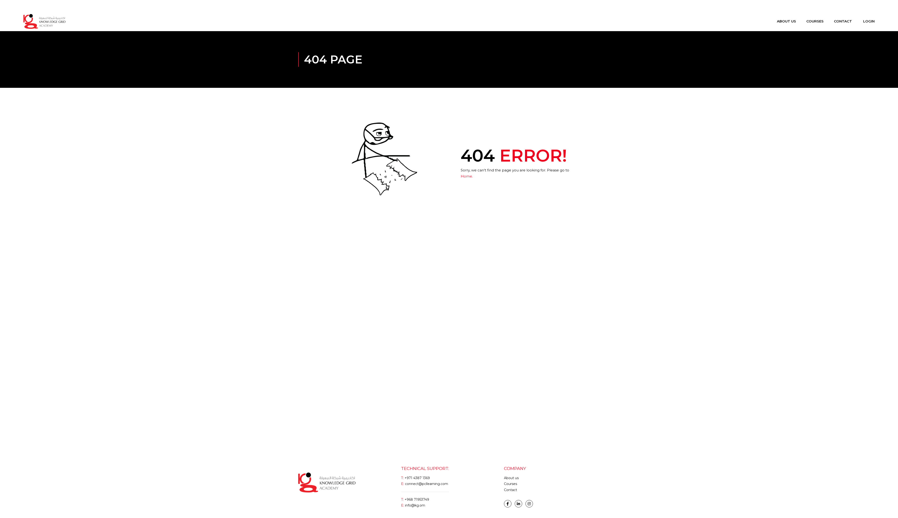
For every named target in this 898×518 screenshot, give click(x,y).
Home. (467, 176)
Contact (843, 21)
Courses (815, 21)
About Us (786, 21)
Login (27, 5)
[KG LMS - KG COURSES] (44, 21)
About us (511, 478)
